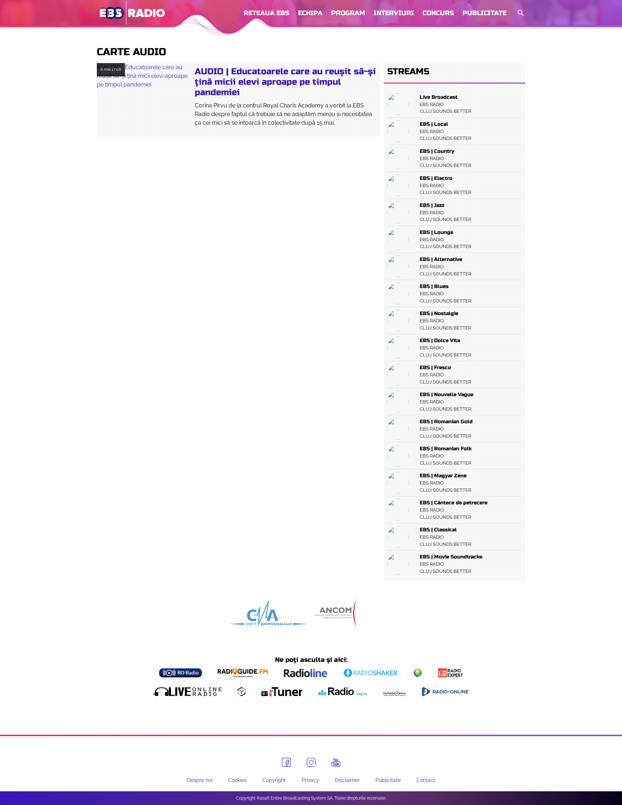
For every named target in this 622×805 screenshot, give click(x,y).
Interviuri (394, 13)
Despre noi (199, 780)
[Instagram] (311, 762)
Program (348, 13)
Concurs (438, 13)
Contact (425, 780)
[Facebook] (286, 762)
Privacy (310, 780)
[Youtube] (336, 762)
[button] (520, 13)
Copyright (274, 780)
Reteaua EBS (266, 13)
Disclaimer (347, 780)
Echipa (310, 13)
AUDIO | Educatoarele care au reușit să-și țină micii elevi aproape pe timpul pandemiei (285, 82)
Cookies (237, 780)
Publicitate (484, 13)
